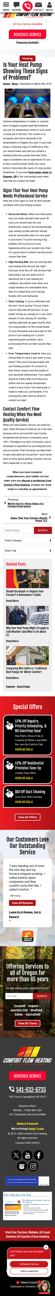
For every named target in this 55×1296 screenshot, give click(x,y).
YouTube (27, 1155)
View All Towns (27, 1023)
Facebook (39, 1155)
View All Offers (27, 817)
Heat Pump (23, 686)
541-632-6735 (27, 6)
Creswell (19, 1005)
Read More (12, 600)
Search (43, 530)
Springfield (33, 1014)
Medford (36, 1010)
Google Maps (22, 1166)
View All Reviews (22, 903)
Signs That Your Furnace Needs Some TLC (29, 519)
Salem (19, 1014)
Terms (46, 1184)
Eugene (10, 686)
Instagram (33, 1166)
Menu (6, 10)
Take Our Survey (27, 936)
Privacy (42, 1184)
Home (6, 83)
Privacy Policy (19, 1182)
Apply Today (36, 1128)
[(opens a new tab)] (27, 1220)
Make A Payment (27, 1123)
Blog (15, 83)
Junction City (19, 1010)
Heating (27, 58)
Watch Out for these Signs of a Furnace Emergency (26, 505)
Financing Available (27, 42)
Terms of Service (29, 1182)
